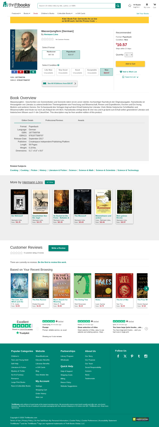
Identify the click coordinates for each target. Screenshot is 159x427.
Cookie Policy (75, 421)
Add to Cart (130, 64)
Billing (63, 379)
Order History (41, 393)
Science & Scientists (105, 170)
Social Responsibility (93, 367)
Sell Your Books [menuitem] (143, 14)
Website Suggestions (69, 386)
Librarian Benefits (42, 364)
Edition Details (27, 120)
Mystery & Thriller (18, 371)
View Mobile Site (42, 375)
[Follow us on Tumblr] (139, 356)
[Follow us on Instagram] (146, 356)
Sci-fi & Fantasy (17, 375)
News (87, 375)
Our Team (89, 364)
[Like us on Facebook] (118, 356)
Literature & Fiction (58, 170)
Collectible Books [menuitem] (64, 13)
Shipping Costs (66, 375)
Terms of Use (15, 421)
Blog (37, 371)
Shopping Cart (41, 390)
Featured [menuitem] (15, 13)
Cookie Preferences (89, 421)
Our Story (89, 356)
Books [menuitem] (26, 13)
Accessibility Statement (108, 421)
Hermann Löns (51, 34)
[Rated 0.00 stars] (47, 39)
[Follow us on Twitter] (125, 356)
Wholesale (65, 360)
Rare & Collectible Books (21, 386)
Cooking (14, 170)
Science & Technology (128, 170)
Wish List (39, 397)
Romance (15, 378)
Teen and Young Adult (19, 360)
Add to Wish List (130, 72)
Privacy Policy (27, 421)
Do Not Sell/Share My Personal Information (51, 421)
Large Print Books (18, 382)
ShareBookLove (42, 356)
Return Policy (66, 382)
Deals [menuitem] (35, 13)
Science (73, 170)
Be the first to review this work (52, 262)
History (43, 170)
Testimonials (90, 378)
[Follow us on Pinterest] (132, 356)
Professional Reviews (54, 120)
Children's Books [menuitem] (47, 13)
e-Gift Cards (40, 367)
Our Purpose (90, 360)
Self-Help (14, 364)
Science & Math (86, 170)
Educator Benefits (43, 360)
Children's (15, 356)
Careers (88, 371)
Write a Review (58, 248)
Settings (39, 386)
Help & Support (67, 371)
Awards (81, 120)
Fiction (34, 170)
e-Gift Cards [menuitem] (80, 13)
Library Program (67, 356)
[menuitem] (137, 5)
